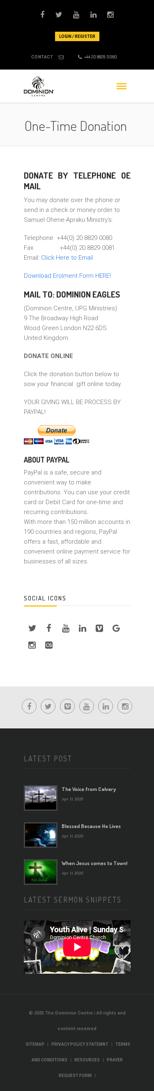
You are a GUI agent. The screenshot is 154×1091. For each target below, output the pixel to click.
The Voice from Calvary (89, 789)
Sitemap (34, 1044)
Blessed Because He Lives (91, 826)
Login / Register (77, 36)
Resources (87, 1060)
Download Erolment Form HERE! (67, 275)
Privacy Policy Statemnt (79, 1044)
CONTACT (42, 57)
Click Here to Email (67, 257)
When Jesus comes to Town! (94, 863)
